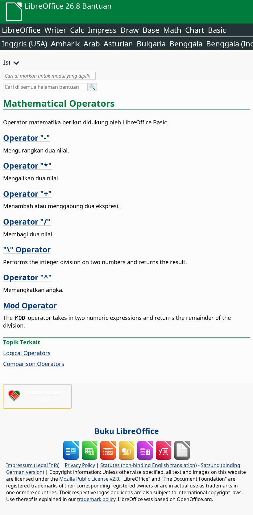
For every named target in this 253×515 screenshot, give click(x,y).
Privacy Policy (80, 465)
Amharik (65, 43)
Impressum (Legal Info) (33, 465)
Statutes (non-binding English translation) (148, 465)
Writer (55, 30)
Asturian (118, 43)
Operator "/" (27, 221)
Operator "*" (27, 165)
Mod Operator (30, 305)
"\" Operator (27, 249)
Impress (102, 30)
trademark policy (96, 499)
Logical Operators (27, 353)
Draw (129, 30)
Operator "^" (27, 277)
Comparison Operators (33, 363)
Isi (6, 62)
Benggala (185, 43)
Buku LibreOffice (126, 431)
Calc (77, 30)
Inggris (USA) (24, 43)
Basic (217, 30)
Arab (92, 43)
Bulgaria (151, 43)
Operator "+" (27, 193)
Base (151, 30)
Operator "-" (26, 137)
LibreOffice (21, 30)
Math (172, 30)
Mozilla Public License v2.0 (89, 478)
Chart (194, 30)
